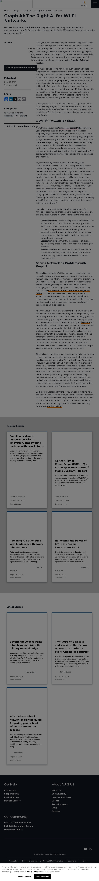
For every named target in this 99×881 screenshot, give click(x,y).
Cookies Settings (24, 876)
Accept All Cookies (42, 876)
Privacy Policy (32, 872)
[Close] (95, 867)
